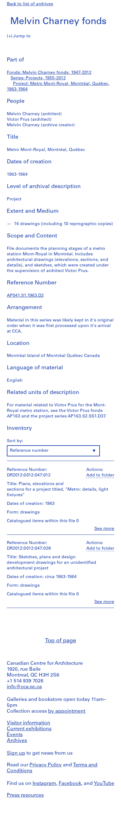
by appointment (66, 711)
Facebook (70, 783)
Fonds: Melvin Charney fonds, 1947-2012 (49, 72)
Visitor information (28, 723)
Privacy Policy (45, 765)
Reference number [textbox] (29, 450)
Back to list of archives (30, 4)
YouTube (104, 783)
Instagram (44, 783)
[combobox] (53, 450)
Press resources (25, 795)
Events (15, 734)
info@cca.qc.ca (24, 687)
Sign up (16, 753)
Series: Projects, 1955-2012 (38, 78)
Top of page (60, 641)
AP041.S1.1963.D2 (25, 295)
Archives (17, 740)
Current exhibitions (29, 729)
